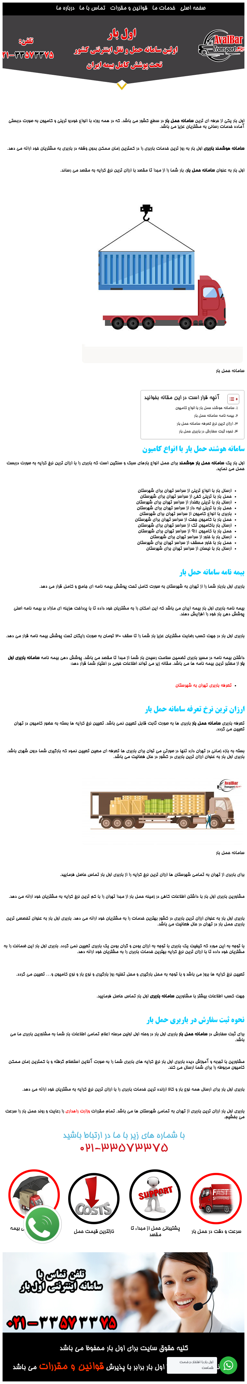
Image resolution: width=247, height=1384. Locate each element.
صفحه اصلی (193, 8)
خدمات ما (163, 8)
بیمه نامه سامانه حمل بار (213, 416)
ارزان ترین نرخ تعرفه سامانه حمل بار (204, 424)
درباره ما (65, 8)
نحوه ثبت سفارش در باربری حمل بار (205, 431)
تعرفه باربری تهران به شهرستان (203, 685)
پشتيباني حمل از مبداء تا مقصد (155, 1232)
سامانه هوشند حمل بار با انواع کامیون (204, 408)
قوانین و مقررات (128, 8)
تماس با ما (92, 8)
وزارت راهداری (77, 1111)
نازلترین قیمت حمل (94, 1232)
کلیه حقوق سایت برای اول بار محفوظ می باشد (123, 1349)
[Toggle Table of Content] (230, 399)
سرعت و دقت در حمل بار (216, 1232)
